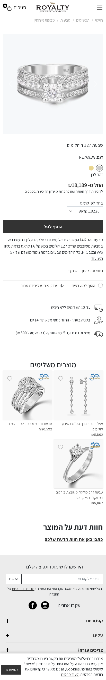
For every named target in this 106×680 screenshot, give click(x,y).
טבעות (65, 20)
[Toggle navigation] (99, 7)
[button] (42, 286)
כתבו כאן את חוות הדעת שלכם (74, 539)
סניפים (20, 7)
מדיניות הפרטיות (23, 588)
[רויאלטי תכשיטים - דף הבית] (53, 7)
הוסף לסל (53, 227)
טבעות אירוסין (44, 20)
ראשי (99, 20)
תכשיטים (83, 20)
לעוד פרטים (70, 674)
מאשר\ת (11, 669)
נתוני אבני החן (92, 271)
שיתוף (72, 271)
